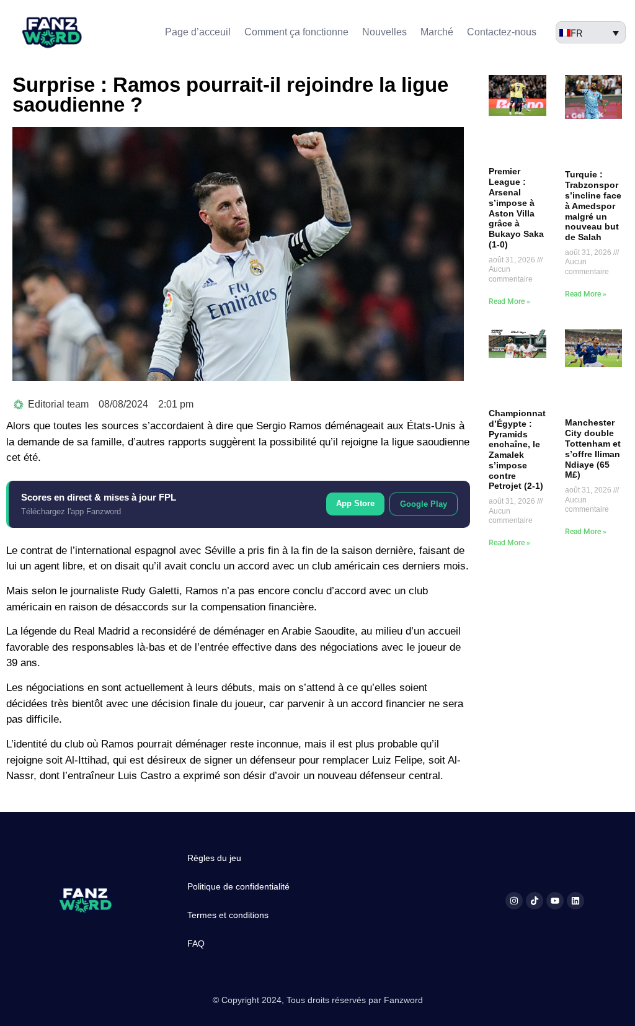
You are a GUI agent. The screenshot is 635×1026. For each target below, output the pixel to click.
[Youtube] (555, 900)
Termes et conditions (228, 915)
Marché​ (436, 32)
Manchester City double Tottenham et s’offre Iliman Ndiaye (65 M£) (593, 448)
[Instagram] (514, 900)
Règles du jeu (214, 858)
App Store (355, 503)
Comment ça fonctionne (296, 32)
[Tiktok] (534, 900)
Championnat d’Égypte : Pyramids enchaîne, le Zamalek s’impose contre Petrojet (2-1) (517, 449)
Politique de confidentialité (238, 886)
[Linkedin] (575, 900)
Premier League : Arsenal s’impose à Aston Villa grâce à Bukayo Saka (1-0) (516, 207)
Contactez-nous (501, 32)
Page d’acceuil (198, 32)
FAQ (196, 943)
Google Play (423, 504)
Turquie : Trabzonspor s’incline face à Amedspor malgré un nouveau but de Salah (593, 205)
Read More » (509, 301)
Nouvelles (384, 32)
